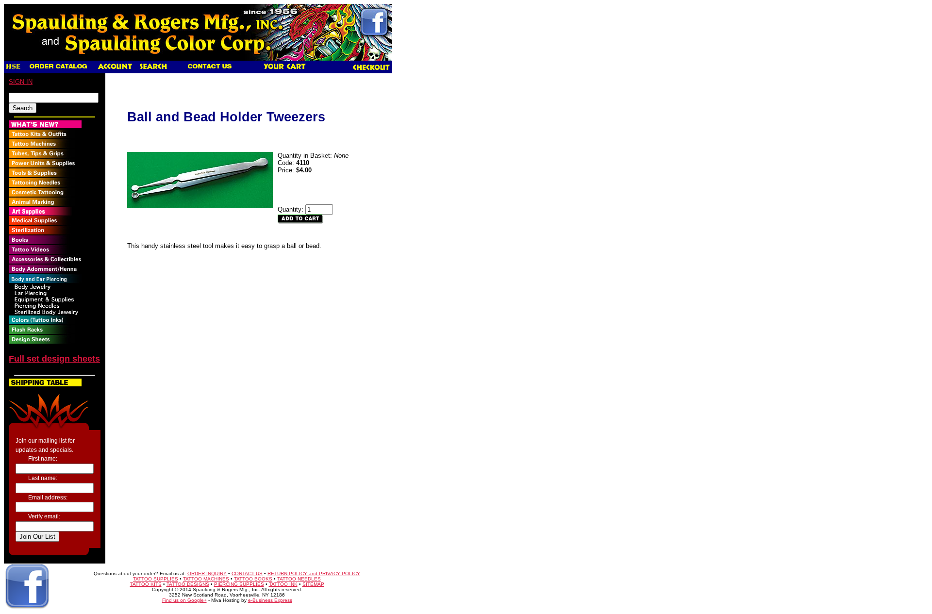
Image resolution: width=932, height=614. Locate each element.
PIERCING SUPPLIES (239, 584)
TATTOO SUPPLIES (155, 578)
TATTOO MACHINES (206, 578)
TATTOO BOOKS (253, 578)
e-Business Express (270, 600)
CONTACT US (247, 573)
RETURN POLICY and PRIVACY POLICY (313, 573)
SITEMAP (313, 584)
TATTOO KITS (146, 584)
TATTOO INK (283, 584)
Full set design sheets (54, 359)
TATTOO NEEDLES (299, 578)
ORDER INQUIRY (207, 573)
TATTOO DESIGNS (187, 584)
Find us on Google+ (184, 600)
